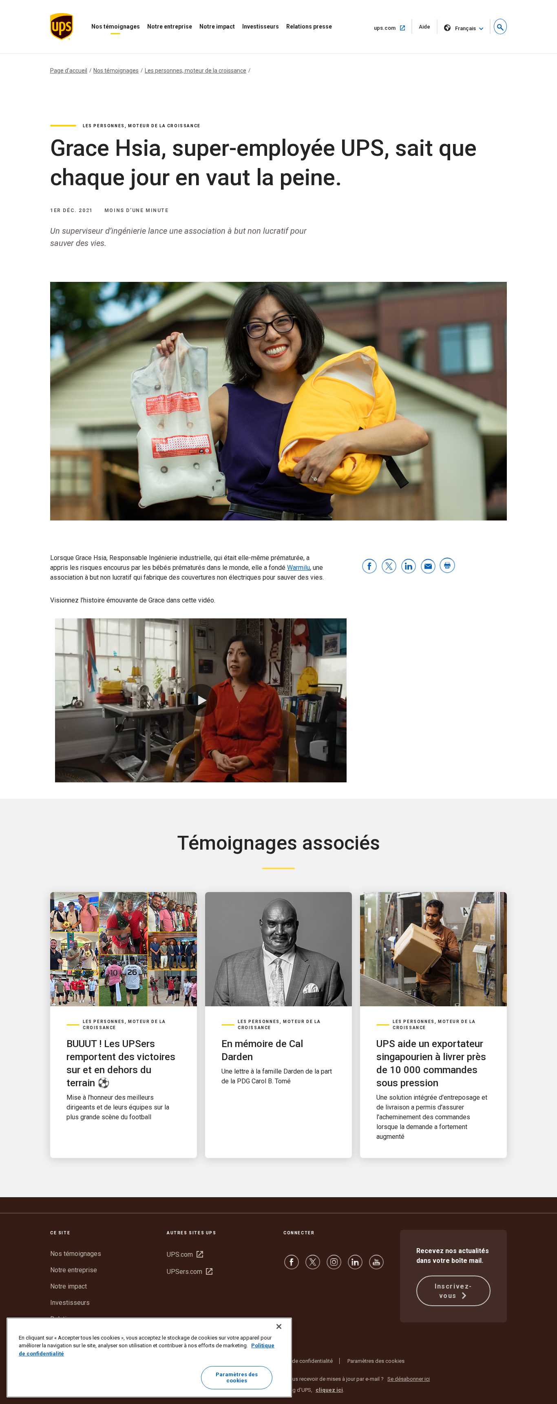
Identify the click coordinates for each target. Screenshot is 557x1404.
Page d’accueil (68, 70)
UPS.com (185, 1254)
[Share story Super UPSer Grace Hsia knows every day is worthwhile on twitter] (389, 566)
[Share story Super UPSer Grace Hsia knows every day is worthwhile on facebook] (369, 566)
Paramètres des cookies (375, 1361)
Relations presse (309, 26)
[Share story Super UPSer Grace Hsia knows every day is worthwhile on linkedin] (408, 566)
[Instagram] (334, 1266)
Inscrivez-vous (453, 1291)
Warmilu (298, 567)
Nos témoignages (115, 26)
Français (465, 28)
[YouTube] (376, 1266)
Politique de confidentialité (301, 1361)
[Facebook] (291, 1266)
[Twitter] (313, 1266)
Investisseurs (260, 26)
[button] (500, 26)
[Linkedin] (355, 1266)
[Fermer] (279, 1326)
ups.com (393, 28)
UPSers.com (189, 1272)
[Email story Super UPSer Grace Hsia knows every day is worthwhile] (428, 566)
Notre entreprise (169, 26)
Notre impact (217, 26)
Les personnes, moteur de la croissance (195, 70)
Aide (428, 29)
